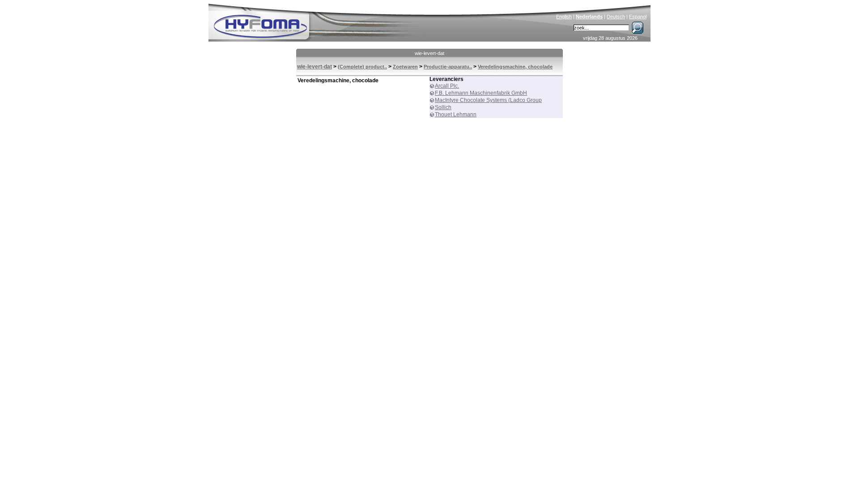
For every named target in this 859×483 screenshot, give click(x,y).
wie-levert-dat (429, 53)
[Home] (321, 20)
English (564, 16)
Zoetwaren (405, 66)
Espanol (637, 16)
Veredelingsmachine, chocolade (515, 66)
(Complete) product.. (362, 66)
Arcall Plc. (447, 86)
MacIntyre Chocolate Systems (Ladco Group (488, 100)
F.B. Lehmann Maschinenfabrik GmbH (481, 93)
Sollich (443, 107)
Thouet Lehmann (455, 114)
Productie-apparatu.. (448, 66)
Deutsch (616, 16)
